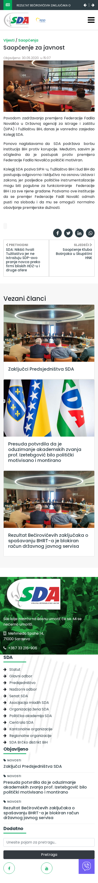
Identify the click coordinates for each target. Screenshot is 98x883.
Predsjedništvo (22, 682)
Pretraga (49, 854)
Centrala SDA (21, 722)
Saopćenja (28, 40)
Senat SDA (18, 696)
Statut (15, 669)
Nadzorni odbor (23, 689)
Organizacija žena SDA (29, 709)
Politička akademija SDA (30, 715)
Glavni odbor (20, 676)
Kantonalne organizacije (30, 729)
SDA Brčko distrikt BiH (28, 742)
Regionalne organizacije (30, 735)
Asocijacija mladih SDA (29, 702)
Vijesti (9, 40)
